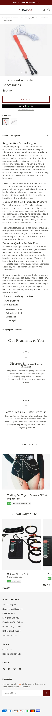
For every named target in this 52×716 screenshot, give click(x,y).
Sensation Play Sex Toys (21, 18)
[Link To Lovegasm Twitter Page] (14, 669)
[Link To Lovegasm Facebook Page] (9, 669)
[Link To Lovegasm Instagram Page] (4, 669)
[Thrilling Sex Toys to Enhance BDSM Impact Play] (26, 481)
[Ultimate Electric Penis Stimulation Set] (21, 544)
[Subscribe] (46, 693)
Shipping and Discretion (12, 330)
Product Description (11, 135)
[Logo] (26, 9)
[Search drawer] (43, 10)
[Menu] (3, 10)
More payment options (26, 110)
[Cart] (48, 10)
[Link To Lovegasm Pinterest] (19, 669)
